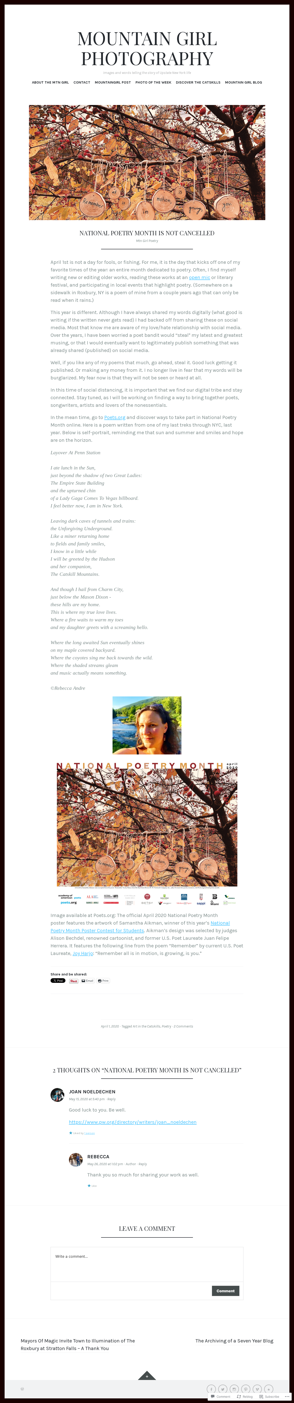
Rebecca (98, 1157)
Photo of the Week (153, 82)
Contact (82, 82)
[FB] (211, 1389)
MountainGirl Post (113, 82)
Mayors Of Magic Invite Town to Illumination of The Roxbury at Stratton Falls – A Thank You (78, 1344)
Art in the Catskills (146, 1026)
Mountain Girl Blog (243, 82)
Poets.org (114, 417)
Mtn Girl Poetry (147, 241)
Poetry (166, 1026)
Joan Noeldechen (92, 1092)
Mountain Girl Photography (147, 48)
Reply (111, 1099)
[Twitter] (222, 1389)
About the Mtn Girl (50, 82)
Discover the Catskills (198, 82)
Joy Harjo (83, 953)
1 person (89, 1133)
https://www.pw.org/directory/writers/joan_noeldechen (133, 1122)
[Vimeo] (257, 1389)
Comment (226, 1291)
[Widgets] (147, 1375)
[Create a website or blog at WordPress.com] (22, 1389)
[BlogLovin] (268, 1389)
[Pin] (245, 1389)
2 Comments (183, 1026)
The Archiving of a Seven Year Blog (234, 1341)
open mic (199, 277)
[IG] (234, 1389)
